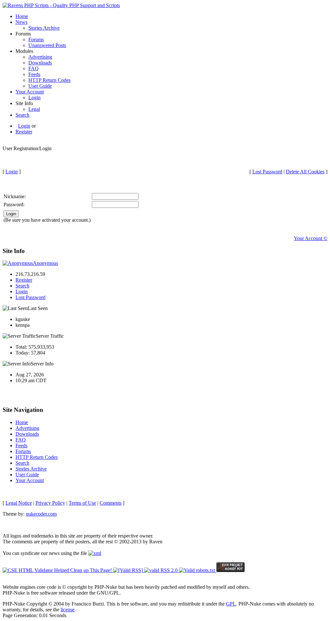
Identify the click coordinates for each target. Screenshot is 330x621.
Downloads (40, 62)
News (21, 22)
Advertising (40, 57)
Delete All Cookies (305, 171)
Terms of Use (82, 503)
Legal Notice (18, 503)
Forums (36, 39)
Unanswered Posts (47, 45)
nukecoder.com (41, 514)
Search (22, 115)
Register (23, 131)
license (67, 609)
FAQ (33, 68)
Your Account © (310, 238)
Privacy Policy (50, 503)
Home (21, 16)
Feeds (34, 74)
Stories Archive (44, 28)
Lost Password (267, 171)
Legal (34, 109)
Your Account (29, 91)
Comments (110, 503)
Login (34, 97)
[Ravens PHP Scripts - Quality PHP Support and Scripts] (61, 5)
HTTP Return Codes (49, 80)
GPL (231, 603)
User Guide (40, 86)
